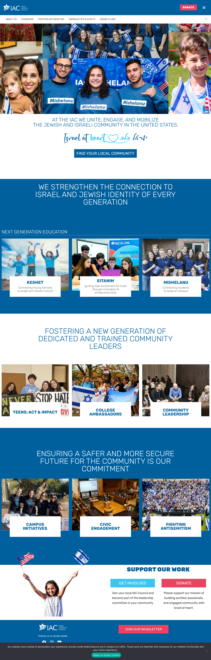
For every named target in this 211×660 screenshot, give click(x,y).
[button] (206, 19)
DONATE (188, 7)
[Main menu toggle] (204, 7)
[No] (207, 651)
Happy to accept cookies (106, 655)
